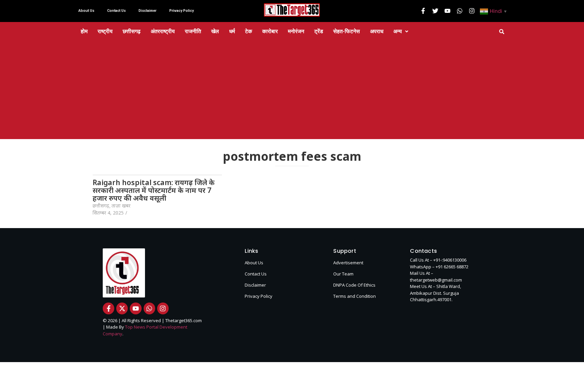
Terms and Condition (354, 296)
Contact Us (116, 10)
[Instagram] (472, 11)
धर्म (232, 31)
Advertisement (348, 263)
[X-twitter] (122, 308)
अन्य (397, 31)
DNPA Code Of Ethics (354, 285)
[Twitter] (435, 11)
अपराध (376, 31)
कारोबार (270, 31)
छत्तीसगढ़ (132, 31)
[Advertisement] (292, 91)
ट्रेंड (318, 31)
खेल (215, 31)
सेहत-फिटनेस (346, 31)
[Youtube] (447, 11)
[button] (494, 10)
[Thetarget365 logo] (292, 10)
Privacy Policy (181, 10)
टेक (248, 31)
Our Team (343, 274)
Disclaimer (147, 10)
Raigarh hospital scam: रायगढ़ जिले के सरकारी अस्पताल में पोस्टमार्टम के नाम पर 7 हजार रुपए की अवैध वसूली (154, 190)
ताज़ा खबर (121, 205)
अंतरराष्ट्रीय (163, 31)
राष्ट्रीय (105, 31)
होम (84, 31)
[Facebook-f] (423, 11)
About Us (86, 10)
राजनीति (193, 31)
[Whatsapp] (460, 11)
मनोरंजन (296, 31)
